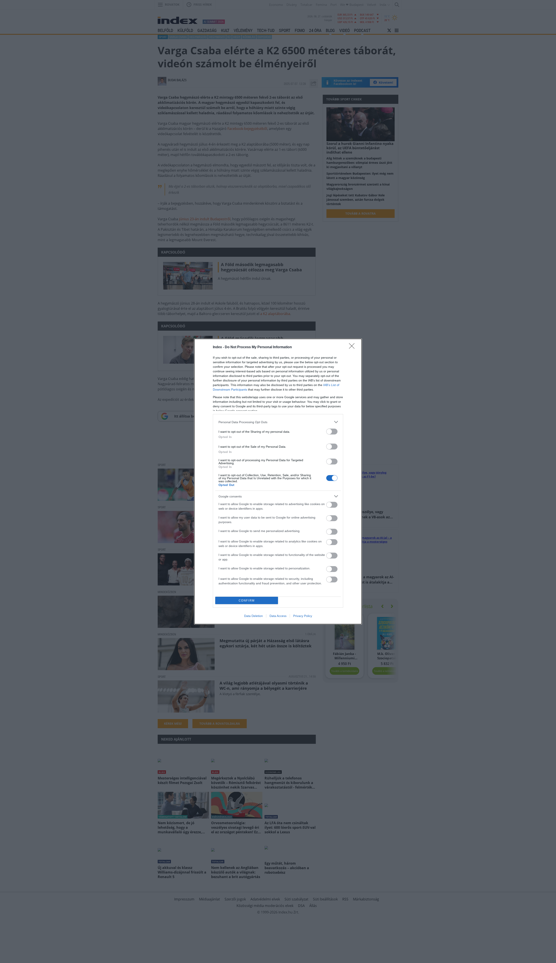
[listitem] (278, 422)
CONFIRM (247, 600)
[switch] (332, 431)
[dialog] (278, 481)
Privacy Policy (302, 616)
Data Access (278, 616)
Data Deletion (253, 616)
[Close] (353, 347)
